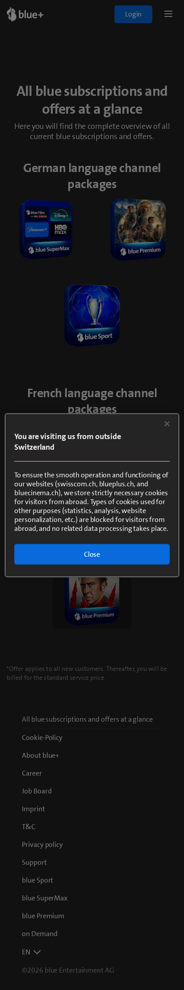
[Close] (167, 423)
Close (92, 554)
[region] (91, 495)
